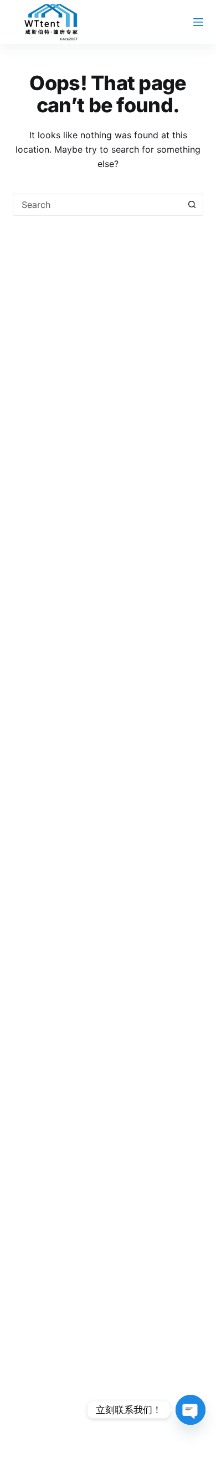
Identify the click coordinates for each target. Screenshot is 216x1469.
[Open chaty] (190, 1410)
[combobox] (97, 205)
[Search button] (192, 204)
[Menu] (198, 22)
